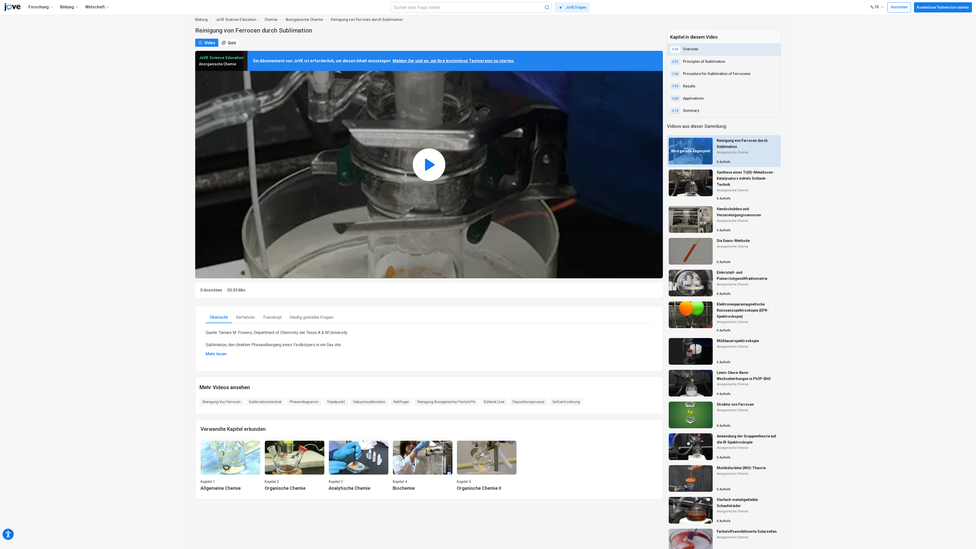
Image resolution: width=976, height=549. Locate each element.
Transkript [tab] (272, 317)
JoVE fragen (576, 7)
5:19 (675, 111)
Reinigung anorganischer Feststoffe (446, 402)
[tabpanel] (429, 343)
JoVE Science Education (236, 20)
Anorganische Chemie (304, 20)
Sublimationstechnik (265, 402)
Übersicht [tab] (219, 317)
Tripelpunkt (336, 402)
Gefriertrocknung (566, 402)
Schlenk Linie (494, 402)
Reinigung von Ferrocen (222, 402)
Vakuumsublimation (369, 402)
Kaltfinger (401, 402)
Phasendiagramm (304, 402)
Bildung (201, 20)
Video (209, 42)
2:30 (675, 74)
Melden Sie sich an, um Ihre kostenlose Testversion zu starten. (453, 60)
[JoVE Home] (12, 7)
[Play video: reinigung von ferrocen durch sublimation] (429, 164)
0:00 (675, 49)
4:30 (675, 98)
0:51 (675, 62)
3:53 (675, 86)
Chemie (271, 20)
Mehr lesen (216, 354)
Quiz (232, 42)
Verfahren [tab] (245, 317)
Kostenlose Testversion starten (943, 7)
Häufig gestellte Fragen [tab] (311, 317)
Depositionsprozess (528, 402)
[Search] (547, 7)
